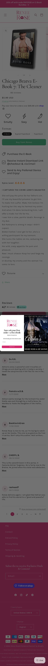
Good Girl (12, 346)
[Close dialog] (46, 316)
